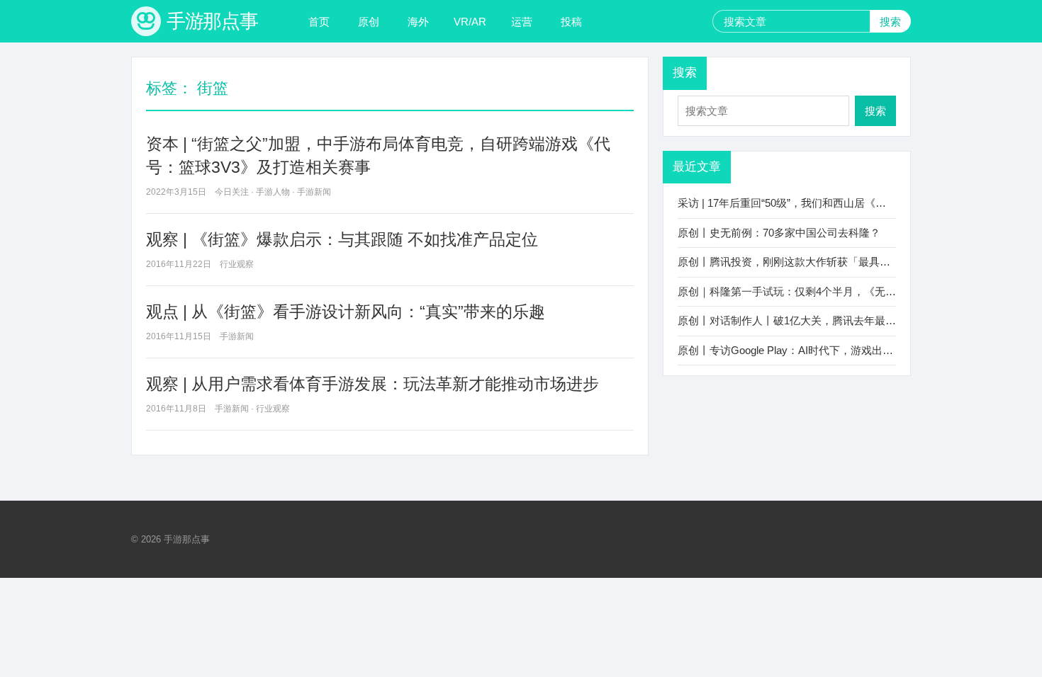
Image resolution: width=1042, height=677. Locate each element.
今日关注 (232, 192)
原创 (368, 22)
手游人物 (273, 192)
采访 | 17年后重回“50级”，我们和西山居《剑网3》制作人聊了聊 (827, 203)
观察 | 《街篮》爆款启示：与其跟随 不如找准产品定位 (342, 239)
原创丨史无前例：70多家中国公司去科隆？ (779, 233)
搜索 (890, 22)
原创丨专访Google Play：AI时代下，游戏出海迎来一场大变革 (823, 350)
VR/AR (470, 22)
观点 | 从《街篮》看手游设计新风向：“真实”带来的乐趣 (345, 311)
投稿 (571, 22)
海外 (418, 22)
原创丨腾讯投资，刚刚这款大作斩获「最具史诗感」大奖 (810, 262)
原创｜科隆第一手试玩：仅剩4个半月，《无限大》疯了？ (813, 291)
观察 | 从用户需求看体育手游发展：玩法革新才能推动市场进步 (372, 384)
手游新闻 (314, 192)
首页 (319, 22)
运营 (521, 22)
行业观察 (237, 264)
